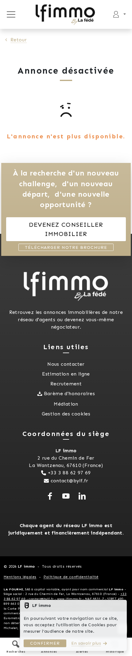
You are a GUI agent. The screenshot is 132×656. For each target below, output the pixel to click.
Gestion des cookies (66, 414)
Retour (18, 40)
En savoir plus (86, 643)
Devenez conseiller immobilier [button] (66, 229)
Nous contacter (66, 364)
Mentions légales (20, 577)
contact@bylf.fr (69, 481)
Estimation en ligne (66, 374)
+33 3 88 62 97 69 (69, 473)
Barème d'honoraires (69, 393)
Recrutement (66, 384)
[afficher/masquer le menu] (11, 14)
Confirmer (45, 643)
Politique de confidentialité (71, 577)
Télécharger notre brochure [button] (66, 247)
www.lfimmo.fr (69, 599)
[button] (15, 646)
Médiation (66, 404)
